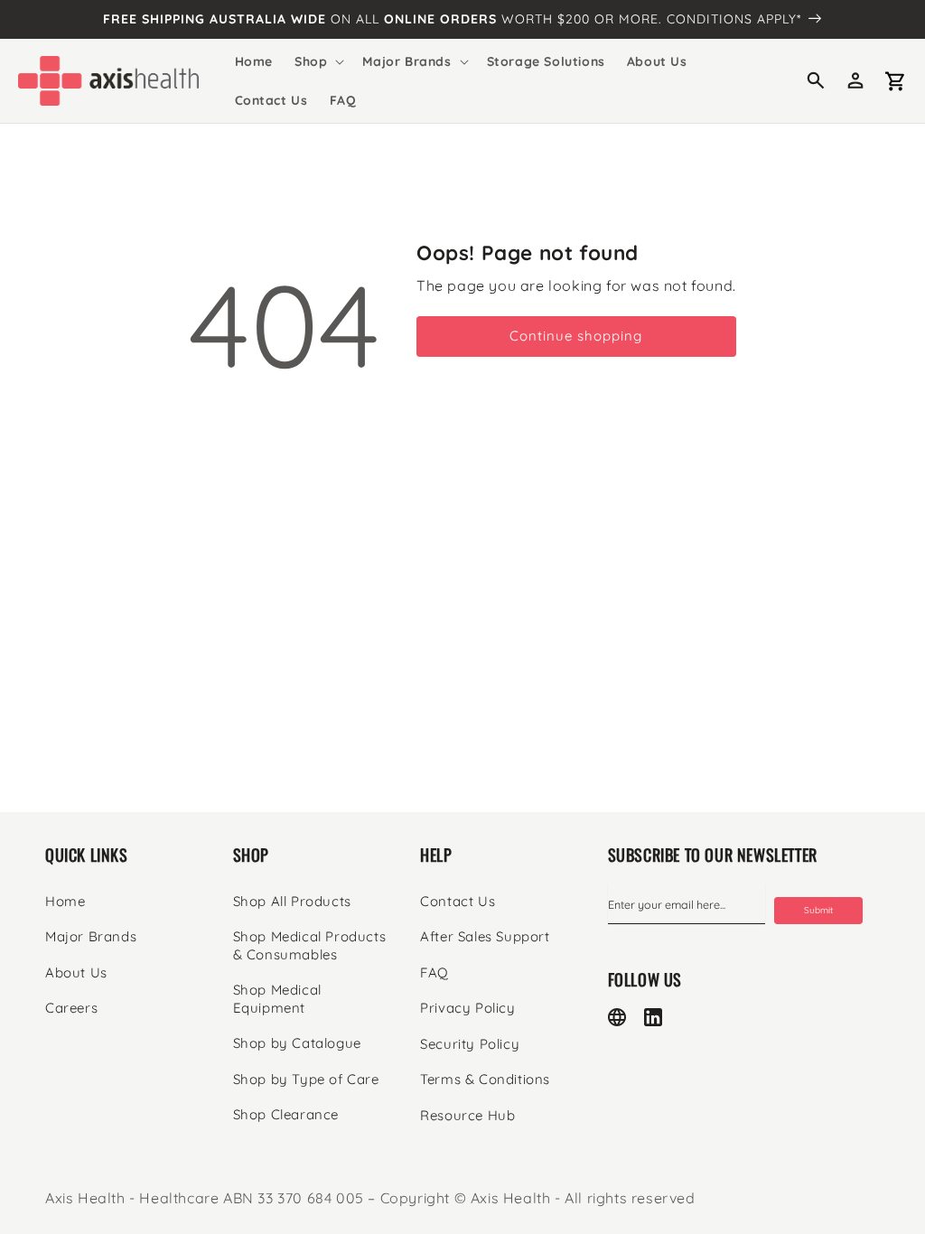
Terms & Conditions (485, 1079)
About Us (76, 972)
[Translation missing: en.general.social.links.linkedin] (653, 1017)
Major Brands (90, 936)
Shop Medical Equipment (277, 998)
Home (65, 901)
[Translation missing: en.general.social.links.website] (617, 1017)
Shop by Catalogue (297, 1043)
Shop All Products (292, 901)
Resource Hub (467, 1115)
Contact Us (457, 901)
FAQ (434, 972)
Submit (818, 910)
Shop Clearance (286, 1114)
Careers (71, 1007)
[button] (317, 61)
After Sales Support (484, 936)
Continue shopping (575, 335)
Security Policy (469, 1043)
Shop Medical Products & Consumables (310, 945)
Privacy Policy (467, 1007)
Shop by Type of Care (306, 1079)
